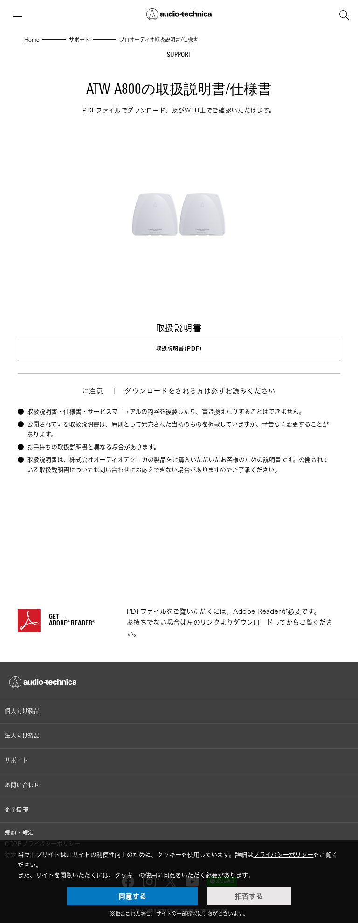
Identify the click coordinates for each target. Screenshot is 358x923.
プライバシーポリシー (283, 854)
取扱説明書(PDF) (179, 348)
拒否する (249, 896)
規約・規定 (19, 832)
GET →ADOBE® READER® (72, 620)
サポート (16, 760)
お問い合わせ (22, 785)
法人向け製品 (22, 735)
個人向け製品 (22, 711)
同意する (132, 896)
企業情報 (16, 809)
